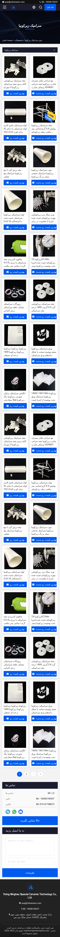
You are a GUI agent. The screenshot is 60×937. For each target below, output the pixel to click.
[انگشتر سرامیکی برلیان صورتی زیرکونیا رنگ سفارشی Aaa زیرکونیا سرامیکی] (15, 380)
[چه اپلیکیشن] (14, 812)
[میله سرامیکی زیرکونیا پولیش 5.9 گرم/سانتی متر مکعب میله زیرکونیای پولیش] (44, 112)
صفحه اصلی (7, 40)
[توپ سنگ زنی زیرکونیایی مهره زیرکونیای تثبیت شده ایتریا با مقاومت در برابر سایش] (44, 201)
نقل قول (50, 7)
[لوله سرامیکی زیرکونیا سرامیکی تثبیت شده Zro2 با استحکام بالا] (15, 201)
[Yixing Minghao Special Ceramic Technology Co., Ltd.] (13, 7)
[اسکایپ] (8, 812)
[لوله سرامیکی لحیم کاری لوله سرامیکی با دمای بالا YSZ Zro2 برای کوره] (15, 112)
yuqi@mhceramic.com (15, 2)
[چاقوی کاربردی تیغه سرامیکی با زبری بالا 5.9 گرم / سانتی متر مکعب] (15, 246)
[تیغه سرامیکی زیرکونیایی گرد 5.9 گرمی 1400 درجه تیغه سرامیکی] (44, 290)
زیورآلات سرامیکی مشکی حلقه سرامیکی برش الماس (14, 307)
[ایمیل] (20, 812)
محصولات (18, 40)
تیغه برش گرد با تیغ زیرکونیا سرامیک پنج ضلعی (13, 173)
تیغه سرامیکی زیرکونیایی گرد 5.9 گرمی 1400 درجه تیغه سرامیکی (43, 307)
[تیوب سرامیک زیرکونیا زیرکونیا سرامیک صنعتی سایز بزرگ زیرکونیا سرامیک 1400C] (44, 156)
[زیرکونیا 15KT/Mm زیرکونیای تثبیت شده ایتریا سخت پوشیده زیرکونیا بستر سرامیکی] (44, 246)
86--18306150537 (49, 2)
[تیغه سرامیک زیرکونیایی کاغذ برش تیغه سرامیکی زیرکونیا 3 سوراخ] (15, 67)
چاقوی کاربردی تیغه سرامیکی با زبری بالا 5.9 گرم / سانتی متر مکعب (15, 262)
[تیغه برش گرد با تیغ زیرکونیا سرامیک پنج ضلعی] (15, 156)
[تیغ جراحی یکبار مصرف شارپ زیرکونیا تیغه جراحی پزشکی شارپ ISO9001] (44, 67)
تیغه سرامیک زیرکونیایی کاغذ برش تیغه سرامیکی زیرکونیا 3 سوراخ (15, 84)
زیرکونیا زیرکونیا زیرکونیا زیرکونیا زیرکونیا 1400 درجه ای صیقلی (15, 352)
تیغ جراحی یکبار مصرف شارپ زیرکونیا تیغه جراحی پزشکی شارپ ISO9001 (43, 84)
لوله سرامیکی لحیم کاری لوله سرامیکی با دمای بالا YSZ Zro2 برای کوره (15, 128)
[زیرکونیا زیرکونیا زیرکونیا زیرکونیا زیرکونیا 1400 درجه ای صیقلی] (15, 335)
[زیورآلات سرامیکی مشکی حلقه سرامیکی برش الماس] (15, 290)
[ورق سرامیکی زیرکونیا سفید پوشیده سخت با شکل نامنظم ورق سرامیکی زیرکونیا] (44, 335)
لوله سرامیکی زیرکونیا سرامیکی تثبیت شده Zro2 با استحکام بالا (14, 218)
